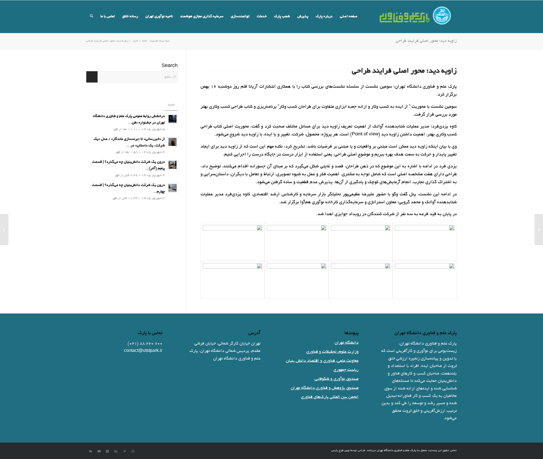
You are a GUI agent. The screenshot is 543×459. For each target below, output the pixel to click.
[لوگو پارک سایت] (416, 16)
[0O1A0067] (425, 280)
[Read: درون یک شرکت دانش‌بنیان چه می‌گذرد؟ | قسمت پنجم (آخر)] (172, 165)
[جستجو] (91, 16)
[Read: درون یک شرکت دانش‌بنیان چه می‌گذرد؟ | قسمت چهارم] (172, 188)
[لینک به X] (107, 451)
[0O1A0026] (361, 242)
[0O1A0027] (233, 280)
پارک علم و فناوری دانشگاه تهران (396, 450)
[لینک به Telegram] (124, 451)
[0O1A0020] (425, 242)
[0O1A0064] (233, 242)
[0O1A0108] (361, 280)
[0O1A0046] (296, 242)
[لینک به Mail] (90, 451)
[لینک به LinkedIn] (116, 451)
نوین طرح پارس (340, 450)
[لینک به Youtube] (99, 451)
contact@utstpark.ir (143, 351)
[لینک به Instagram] (133, 451)
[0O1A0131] (296, 280)
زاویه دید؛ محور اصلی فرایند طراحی (426, 41)
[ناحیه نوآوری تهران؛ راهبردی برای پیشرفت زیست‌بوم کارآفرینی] (539, 229)
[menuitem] (348, 16)
